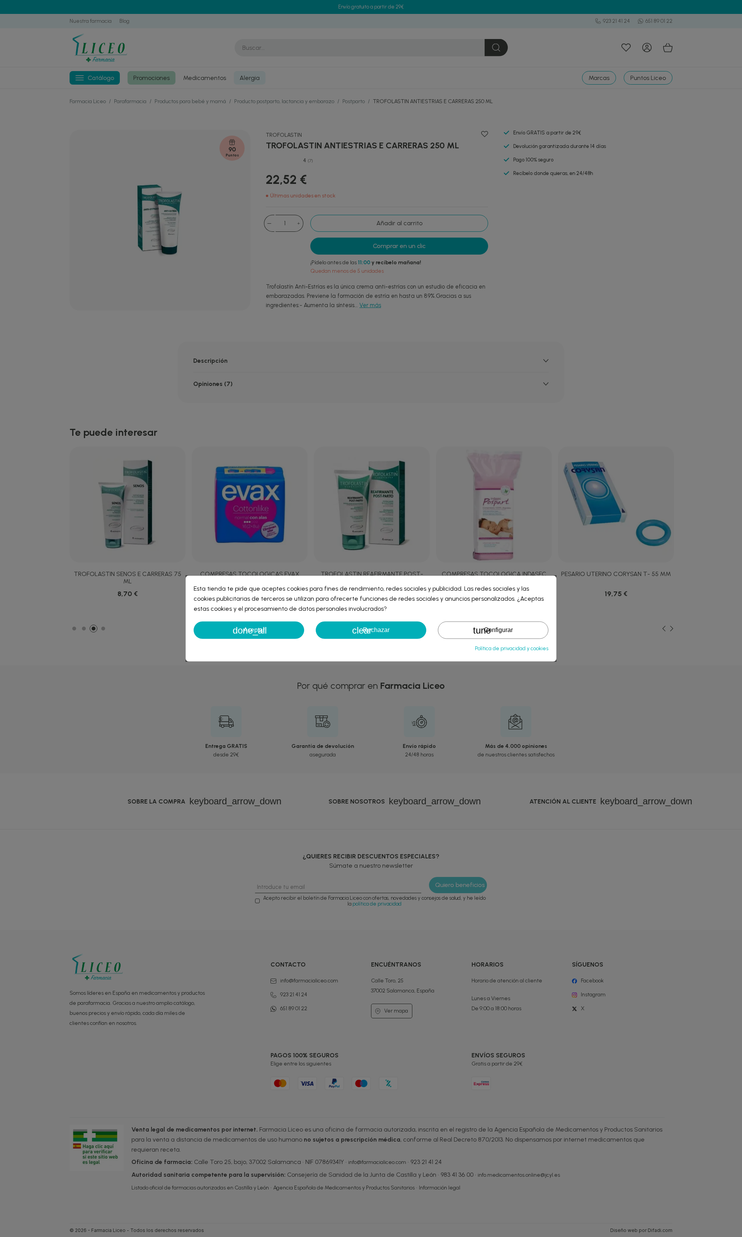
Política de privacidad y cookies (511, 648)
